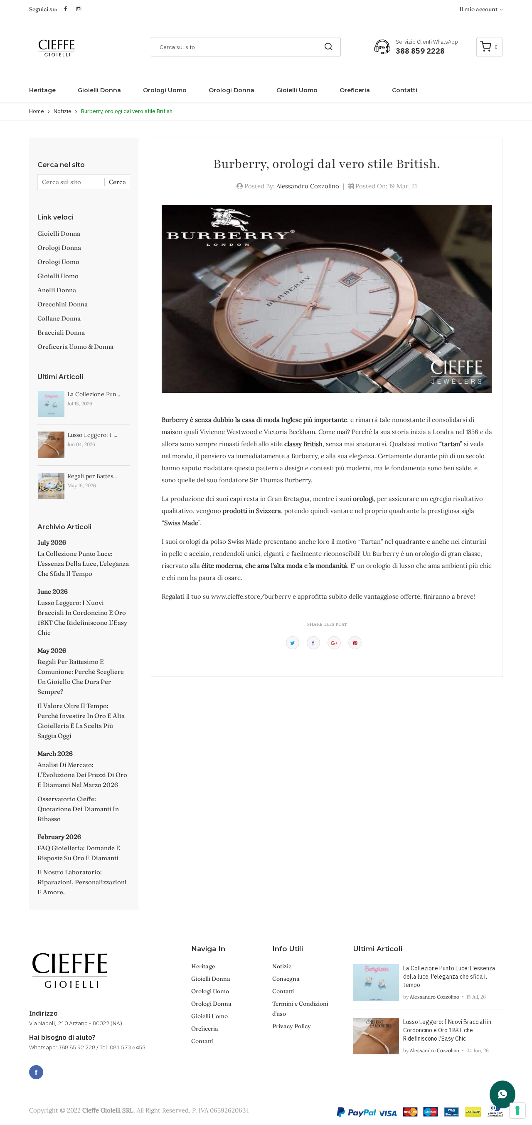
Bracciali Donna (61, 332)
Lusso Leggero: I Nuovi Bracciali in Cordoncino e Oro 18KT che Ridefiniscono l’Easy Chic (82, 618)
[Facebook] (36, 1072)
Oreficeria (355, 90)
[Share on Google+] (334, 642)
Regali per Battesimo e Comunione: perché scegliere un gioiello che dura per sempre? (80, 677)
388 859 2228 (420, 51)
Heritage (42, 90)
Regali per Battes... (92, 476)
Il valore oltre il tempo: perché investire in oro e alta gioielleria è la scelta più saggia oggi (81, 721)
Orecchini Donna (62, 304)
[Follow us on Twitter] (292, 642)
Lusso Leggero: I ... (92, 435)
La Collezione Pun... (93, 394)
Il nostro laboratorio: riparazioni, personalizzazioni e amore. (82, 882)
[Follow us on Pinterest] (355, 642)
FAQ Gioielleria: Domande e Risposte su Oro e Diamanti (78, 853)
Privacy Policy (291, 1026)
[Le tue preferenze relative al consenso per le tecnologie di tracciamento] (517, 1110)
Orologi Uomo (165, 90)
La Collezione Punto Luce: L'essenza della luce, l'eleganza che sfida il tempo (83, 563)
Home (36, 111)
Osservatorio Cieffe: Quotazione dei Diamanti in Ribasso (78, 809)
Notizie (62, 111)
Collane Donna (59, 318)
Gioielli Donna (99, 90)
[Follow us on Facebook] (313, 642)
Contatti (404, 90)
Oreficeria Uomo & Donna (75, 346)
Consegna (286, 978)
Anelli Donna (56, 290)
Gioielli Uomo (297, 90)
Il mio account (479, 9)
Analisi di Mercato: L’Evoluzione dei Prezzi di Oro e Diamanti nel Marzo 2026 (82, 775)
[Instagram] (54, 1068)
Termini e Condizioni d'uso (300, 1008)
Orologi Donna (231, 90)
